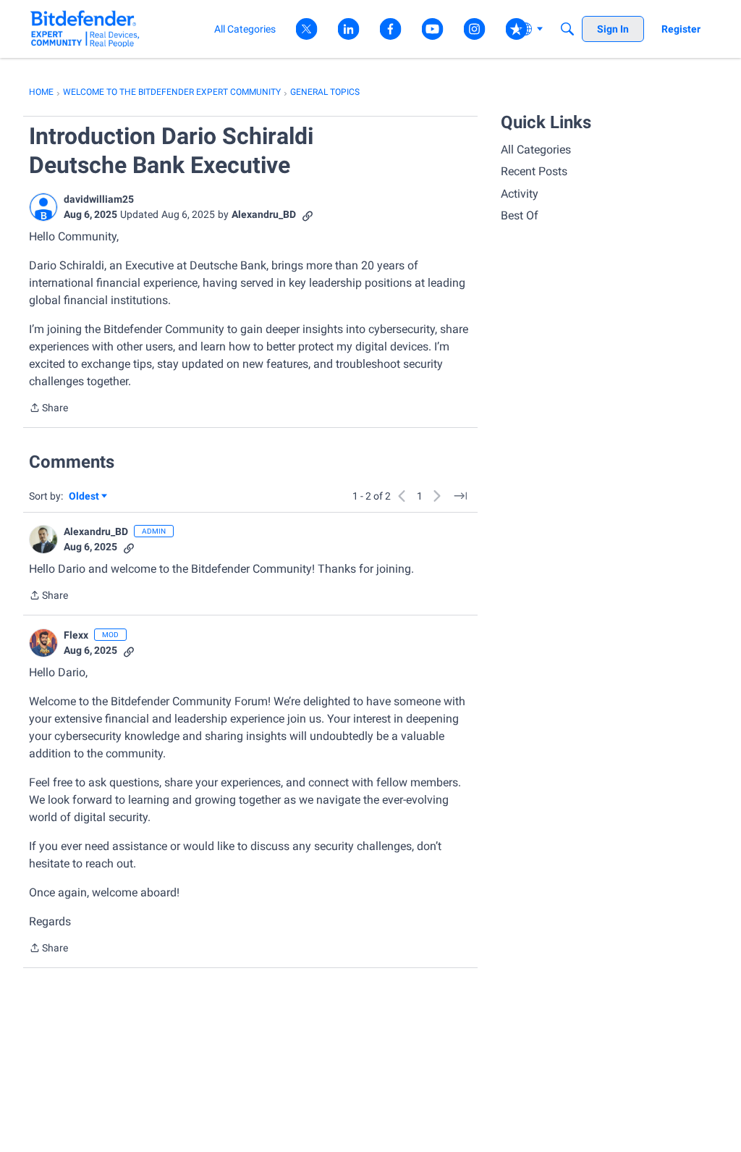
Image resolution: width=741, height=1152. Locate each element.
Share (48, 409)
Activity (519, 194)
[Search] (567, 29)
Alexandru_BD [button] (264, 214)
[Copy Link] (307, 214)
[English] (85, 28)
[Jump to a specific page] (460, 496)
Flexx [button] (76, 635)
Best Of (519, 215)
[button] (43, 207)
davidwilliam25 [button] (99, 199)
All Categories (536, 149)
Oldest (85, 497)
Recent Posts (534, 171)
